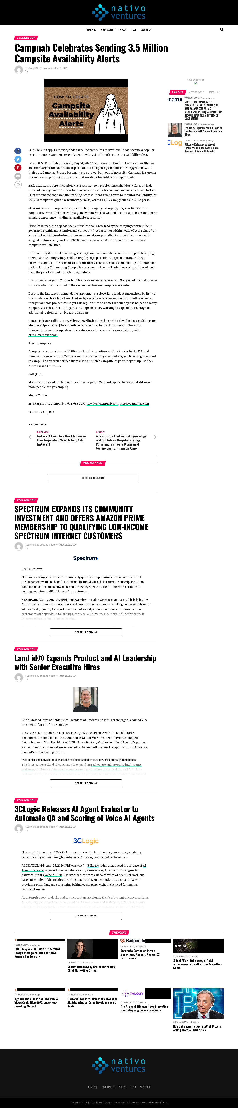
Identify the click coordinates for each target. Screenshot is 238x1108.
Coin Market (108, 29)
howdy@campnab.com (102, 404)
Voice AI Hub (53, 875)
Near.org (91, 29)
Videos (123, 29)
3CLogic (93, 865)
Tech (134, 29)
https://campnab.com (43, 335)
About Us (146, 29)
